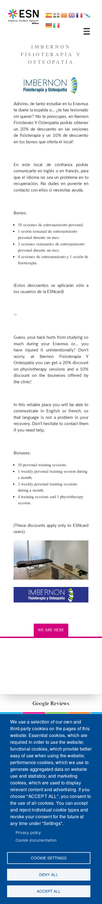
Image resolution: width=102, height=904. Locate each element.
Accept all (49, 891)
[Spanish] (48, 17)
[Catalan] (64, 17)
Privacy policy (28, 832)
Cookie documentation (36, 840)
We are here (51, 630)
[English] (71, 17)
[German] (48, 27)
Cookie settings (49, 858)
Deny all (48, 874)
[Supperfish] (86, 31)
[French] (79, 17)
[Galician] (87, 17)
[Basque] (56, 17)
